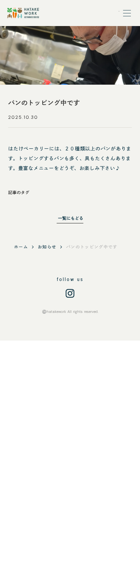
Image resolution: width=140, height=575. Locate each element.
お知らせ (47, 247)
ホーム (21, 247)
